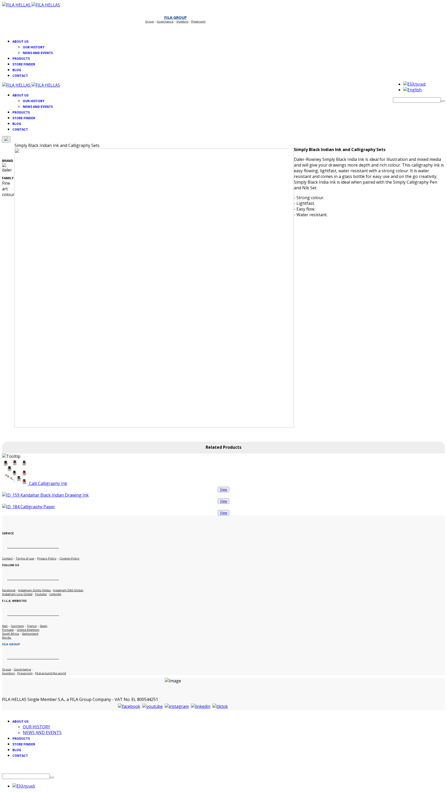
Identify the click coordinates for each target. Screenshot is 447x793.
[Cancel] (6, 139)
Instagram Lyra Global (17, 594)
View (223, 489)
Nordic (6, 637)
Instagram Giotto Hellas (34, 590)
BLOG (16, 70)
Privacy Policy (46, 558)
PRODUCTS (21, 58)
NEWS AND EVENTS (38, 53)
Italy (5, 626)
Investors (182, 21)
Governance (165, 21)
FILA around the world (50, 673)
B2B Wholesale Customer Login (173, 29)
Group (149, 21)
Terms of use (25, 558)
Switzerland (30, 633)
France (32, 626)
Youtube (41, 594)
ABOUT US (20, 41)
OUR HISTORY (33, 47)
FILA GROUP (175, 17)
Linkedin (55, 594)
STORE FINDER (23, 64)
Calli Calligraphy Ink (47, 483)
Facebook (9, 590)
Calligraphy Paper (37, 507)
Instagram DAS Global (68, 590)
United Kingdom (28, 630)
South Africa (10, 633)
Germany (17, 626)
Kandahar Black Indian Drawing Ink (54, 495)
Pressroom (25, 673)
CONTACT (20, 75)
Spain (43, 626)
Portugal (8, 630)
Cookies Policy (69, 558)
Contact (7, 558)
